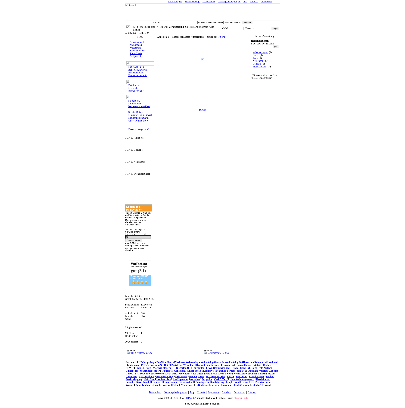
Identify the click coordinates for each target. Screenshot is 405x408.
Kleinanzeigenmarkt (138, 117)
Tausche (257, 63)
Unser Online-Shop (138, 120)
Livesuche (133, 88)
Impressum (266, 1)
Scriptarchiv (136, 56)
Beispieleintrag (192, 1)
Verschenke (259, 60)
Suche (256, 55)
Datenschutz (208, 1)
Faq (245, 1)
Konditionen (134, 103)
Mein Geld (149, 379)
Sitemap (252, 392)
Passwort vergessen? (138, 129)
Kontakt (254, 1)
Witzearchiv (136, 47)
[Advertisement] (202, 87)
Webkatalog (136, 45)
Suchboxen (239, 392)
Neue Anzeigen (136, 66)
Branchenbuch (137, 50)
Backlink (226, 392)
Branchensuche (136, 91)
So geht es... (134, 100)
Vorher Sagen (175, 1)
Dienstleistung (260, 66)
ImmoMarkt (136, 53)
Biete (255, 58)
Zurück (202, 109)
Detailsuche (134, 85)
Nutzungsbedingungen (229, 1)
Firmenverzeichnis (137, 75)
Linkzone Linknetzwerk (140, 115)
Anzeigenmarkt (137, 42)
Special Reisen (135, 112)
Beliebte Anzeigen (137, 69)
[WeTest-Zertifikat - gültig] (140, 284)
